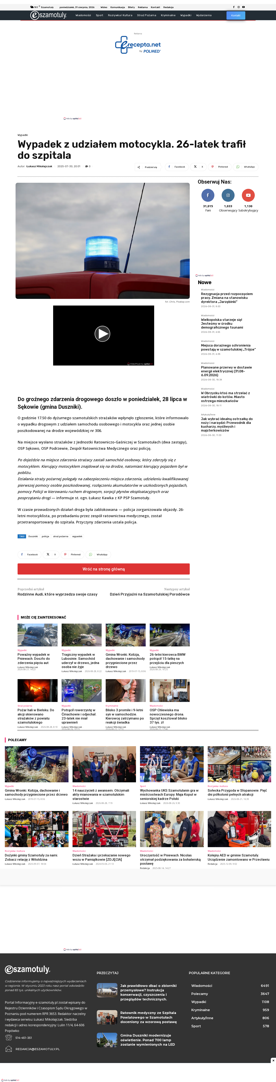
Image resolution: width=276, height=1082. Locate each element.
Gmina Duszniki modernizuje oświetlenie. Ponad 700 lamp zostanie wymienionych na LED (147, 1040)
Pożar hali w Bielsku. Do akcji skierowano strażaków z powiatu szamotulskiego (36, 716)
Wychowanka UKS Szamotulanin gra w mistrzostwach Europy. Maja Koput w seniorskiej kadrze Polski (169, 794)
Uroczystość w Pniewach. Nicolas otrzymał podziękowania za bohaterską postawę (170, 859)
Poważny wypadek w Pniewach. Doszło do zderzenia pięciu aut (34, 658)
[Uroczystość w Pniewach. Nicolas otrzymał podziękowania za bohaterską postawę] (172, 829)
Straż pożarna (25, 706)
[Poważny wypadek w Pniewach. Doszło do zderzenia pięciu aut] (38, 635)
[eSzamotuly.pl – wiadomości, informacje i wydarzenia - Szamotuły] (48, 15)
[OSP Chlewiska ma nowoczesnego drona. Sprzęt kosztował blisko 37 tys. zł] (170, 690)
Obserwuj (228, 190)
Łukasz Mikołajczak (39, 166)
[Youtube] (243, 7)
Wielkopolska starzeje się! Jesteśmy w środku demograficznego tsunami (222, 323)
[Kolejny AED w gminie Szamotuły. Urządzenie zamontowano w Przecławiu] (239, 829)
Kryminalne (112, 706)
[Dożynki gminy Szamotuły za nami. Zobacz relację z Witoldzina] (36, 829)
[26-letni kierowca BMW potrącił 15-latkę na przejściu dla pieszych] (170, 635)
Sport (143, 786)
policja (45, 536)
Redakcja (145, 868)
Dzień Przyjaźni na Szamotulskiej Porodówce (150, 594)
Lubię (208, 190)
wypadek (77, 536)
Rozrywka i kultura (218, 786)
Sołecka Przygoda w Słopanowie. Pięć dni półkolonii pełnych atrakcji (237, 792)
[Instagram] (238, 7)
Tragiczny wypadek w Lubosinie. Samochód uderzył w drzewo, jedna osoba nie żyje (80, 660)
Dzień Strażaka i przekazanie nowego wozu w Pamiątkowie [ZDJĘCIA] (102, 857)
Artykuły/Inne (208, 415)
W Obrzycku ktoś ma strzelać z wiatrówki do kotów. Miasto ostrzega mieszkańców (225, 397)
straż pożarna (60, 536)
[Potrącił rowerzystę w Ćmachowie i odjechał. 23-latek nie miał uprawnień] (82, 690)
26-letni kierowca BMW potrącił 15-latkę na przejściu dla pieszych (167, 658)
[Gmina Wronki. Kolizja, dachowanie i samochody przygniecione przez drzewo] (126, 635)
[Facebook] (233, 7)
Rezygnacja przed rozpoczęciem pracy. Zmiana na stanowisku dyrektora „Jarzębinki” (227, 298)
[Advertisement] (138, 86)
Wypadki (23, 135)
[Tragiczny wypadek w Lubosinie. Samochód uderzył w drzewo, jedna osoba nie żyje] (82, 635)
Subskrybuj (248, 190)
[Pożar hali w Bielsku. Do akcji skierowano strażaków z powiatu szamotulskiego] (38, 690)
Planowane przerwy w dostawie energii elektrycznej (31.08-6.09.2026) (226, 371)
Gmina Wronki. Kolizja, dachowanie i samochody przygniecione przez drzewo (125, 660)
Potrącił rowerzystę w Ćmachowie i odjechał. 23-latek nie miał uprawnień (79, 716)
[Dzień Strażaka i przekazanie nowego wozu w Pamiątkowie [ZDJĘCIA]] (104, 829)
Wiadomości (156, 706)
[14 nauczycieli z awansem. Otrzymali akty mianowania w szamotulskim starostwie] (104, 764)
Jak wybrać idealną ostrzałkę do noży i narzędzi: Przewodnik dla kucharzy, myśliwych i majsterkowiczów (227, 425)
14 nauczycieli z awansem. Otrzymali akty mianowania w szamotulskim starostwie (101, 794)
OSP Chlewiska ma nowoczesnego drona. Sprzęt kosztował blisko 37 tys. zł (168, 716)
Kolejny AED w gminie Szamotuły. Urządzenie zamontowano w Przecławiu (239, 857)
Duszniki (33, 536)
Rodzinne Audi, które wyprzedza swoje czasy (57, 594)
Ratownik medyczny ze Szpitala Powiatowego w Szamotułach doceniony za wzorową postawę (148, 1017)
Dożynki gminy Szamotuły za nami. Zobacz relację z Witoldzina (31, 857)
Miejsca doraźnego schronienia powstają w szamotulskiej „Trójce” (228, 347)
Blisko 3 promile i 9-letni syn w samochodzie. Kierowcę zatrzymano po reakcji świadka (125, 716)
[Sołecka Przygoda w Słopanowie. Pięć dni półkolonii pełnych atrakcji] (239, 764)
